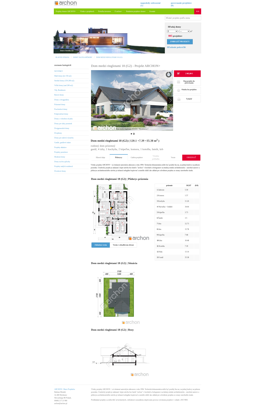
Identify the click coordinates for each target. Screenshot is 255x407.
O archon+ (118, 11)
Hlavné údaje (100, 157)
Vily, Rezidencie (60, 90)
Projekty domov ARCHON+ (66, 11)
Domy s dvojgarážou (61, 100)
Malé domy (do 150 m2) (62, 76)
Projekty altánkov (60, 147)
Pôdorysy (118, 157)
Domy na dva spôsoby (82, 57)
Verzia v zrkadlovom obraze (123, 245)
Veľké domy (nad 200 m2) (63, 85)
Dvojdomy (58, 133)
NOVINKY (58, 71)
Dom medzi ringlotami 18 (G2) (109, 57)
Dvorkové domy (60, 171)
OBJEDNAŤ (191, 157)
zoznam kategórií (62, 65)
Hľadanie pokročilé (176, 47)
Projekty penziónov (61, 152)
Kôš (197, 11)
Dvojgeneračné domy (61, 128)
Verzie (173, 157)
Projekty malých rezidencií (63, 166)
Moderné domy (59, 157)
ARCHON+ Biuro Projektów (64, 389)
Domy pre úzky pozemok (63, 124)
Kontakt (152, 11)
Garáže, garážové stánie (62, 142)
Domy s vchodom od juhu (63, 119)
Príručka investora (104, 11)
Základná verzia (101, 245)
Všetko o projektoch (87, 11)
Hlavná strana (62, 57)
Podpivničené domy (61, 114)
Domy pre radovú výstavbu (63, 138)
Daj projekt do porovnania (189, 82)
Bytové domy (59, 95)
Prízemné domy (59, 104)
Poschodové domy (60, 109)
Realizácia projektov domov (136, 11)
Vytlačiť (189, 99)
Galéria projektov (137, 157)
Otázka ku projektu (189, 90)
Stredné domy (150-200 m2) (64, 81)
